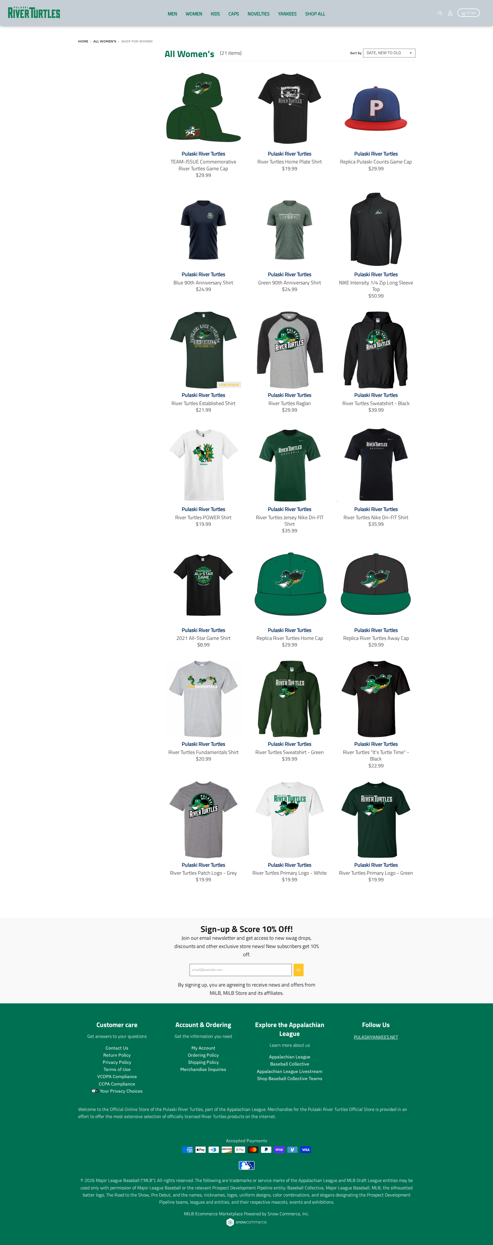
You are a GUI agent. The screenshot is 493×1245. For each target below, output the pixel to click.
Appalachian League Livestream (289, 1071)
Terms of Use (117, 1069)
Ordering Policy (203, 1055)
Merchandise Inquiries (203, 1069)
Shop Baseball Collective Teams (289, 1078)
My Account (203, 1048)
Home (83, 41)
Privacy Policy (117, 1062)
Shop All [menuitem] (315, 13)
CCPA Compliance (117, 1084)
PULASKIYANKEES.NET (376, 1037)
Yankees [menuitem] (287, 13)
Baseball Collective (289, 1064)
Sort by (355, 52)
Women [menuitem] (194, 13)
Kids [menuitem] (215, 13)
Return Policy (117, 1055)
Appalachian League (289, 1057)
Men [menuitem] (172, 13)
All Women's (104, 41)
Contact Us (117, 1048)
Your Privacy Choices (121, 1091)
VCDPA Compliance (117, 1076)
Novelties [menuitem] (259, 13)
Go (298, 970)
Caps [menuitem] (234, 13)
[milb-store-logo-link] (246, 1168)
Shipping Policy (203, 1062)
